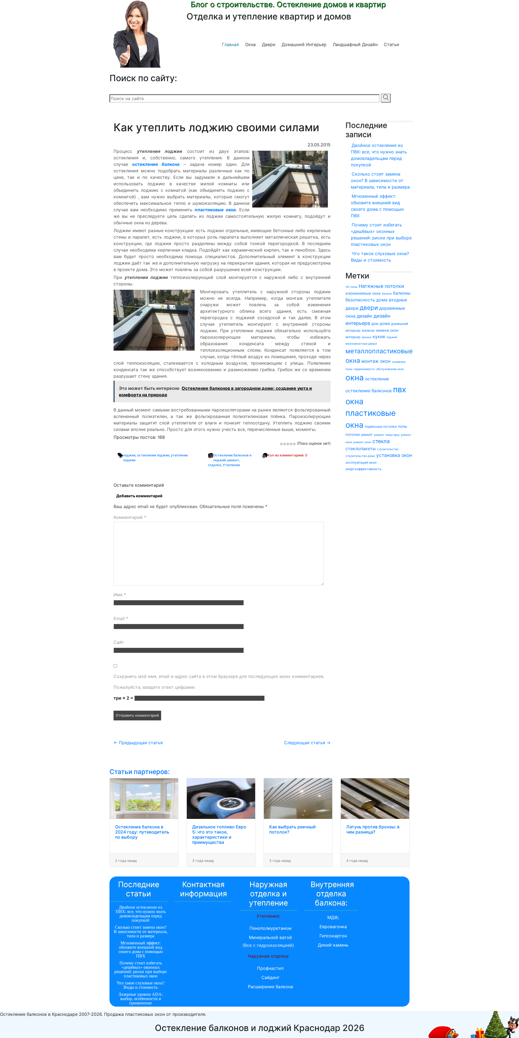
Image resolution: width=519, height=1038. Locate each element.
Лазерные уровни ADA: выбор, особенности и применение (140, 998)
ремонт (367, 435)
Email (121, 618)
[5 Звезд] (294, 444)
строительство (387, 449)
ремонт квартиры (387, 435)
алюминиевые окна (363, 293)
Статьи (391, 44)
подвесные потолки (381, 426)
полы (402, 426)
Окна (250, 44)
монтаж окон (376, 361)
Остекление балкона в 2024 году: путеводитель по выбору (142, 832)
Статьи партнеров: (139, 772)
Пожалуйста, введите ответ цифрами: (154, 687)
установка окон (394, 455)
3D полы (351, 287)
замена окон (387, 330)
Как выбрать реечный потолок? (292, 829)
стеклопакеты (360, 448)
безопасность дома (366, 299)
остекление (377, 378)
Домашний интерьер (304, 44)
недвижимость (364, 369)
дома (385, 323)
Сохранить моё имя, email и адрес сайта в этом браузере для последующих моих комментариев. (219, 676)
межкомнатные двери (361, 343)
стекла (381, 441)
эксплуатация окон (361, 462)
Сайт (119, 642)
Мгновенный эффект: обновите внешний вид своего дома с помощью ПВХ (377, 205)
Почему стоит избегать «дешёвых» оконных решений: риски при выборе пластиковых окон (381, 234)
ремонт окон (362, 442)
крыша (366, 337)
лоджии (129, 455)
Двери (268, 44)
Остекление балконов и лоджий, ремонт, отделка (229, 460)
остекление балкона (156, 164)
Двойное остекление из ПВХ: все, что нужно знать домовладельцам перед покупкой (379, 155)
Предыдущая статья (138, 742)
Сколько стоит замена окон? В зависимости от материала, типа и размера (380, 180)
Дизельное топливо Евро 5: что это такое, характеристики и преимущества (219, 834)
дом (374, 323)
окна (354, 377)
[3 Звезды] (288, 444)
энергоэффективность (363, 469)
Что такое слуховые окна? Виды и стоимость (380, 257)
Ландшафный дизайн (355, 44)
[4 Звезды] (291, 444)
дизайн (364, 316)
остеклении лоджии (153, 455)
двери (369, 307)
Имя (120, 594)
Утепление (231, 465)
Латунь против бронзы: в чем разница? (373, 829)
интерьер (352, 337)
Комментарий (130, 517)
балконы (401, 293)
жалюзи (368, 330)
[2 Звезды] (284, 444)
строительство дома (360, 456)
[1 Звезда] (281, 444)
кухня (379, 336)
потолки (352, 434)
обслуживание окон (390, 369)
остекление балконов (368, 390)
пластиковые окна (215, 209)
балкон (387, 293)
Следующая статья (307, 742)
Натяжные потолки (381, 286)
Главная (230, 44)
